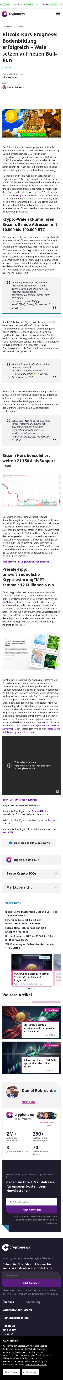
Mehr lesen (28, 1101)
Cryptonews (6, 26)
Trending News (12, 902)
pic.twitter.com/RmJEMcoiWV (27, 370)
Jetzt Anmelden (31, 1209)
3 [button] (34, 988)
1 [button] (29, 988)
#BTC (23, 288)
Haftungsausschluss (11, 1318)
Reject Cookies (11, 1372)
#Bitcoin (16, 282)
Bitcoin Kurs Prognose (14, 195)
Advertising (33, 1302)
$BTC (39, 294)
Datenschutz (34, 1219)
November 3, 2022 (23, 377)
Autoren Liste (47, 1122)
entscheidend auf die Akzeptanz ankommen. (31, 730)
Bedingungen (50, 1219)
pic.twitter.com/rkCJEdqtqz (26, 301)
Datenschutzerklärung (11, 1310)
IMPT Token (8, 602)
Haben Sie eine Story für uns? (9, 1330)
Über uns (8, 1302)
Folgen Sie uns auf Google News (31, 842)
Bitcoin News (19, 26)
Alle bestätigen (30, 1372)
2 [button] (31, 988)
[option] (31, 970)
